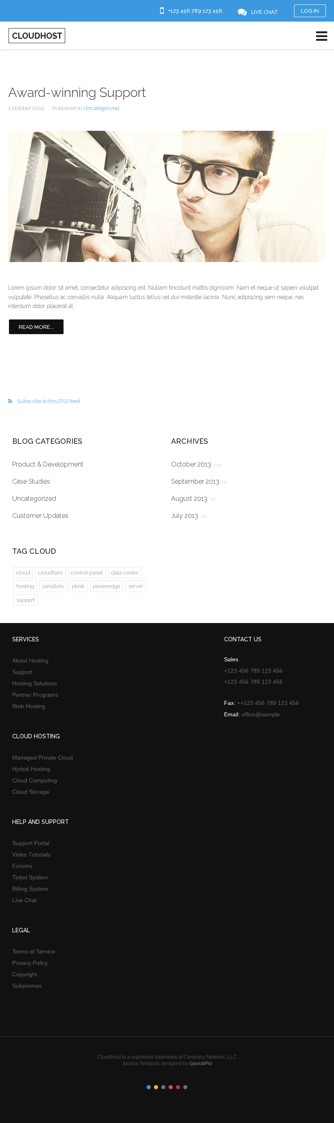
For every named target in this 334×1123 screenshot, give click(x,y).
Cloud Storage (30, 791)
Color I (149, 1087)
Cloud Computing (34, 780)
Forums (22, 866)
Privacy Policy (30, 963)
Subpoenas (27, 985)
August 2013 (193, 498)
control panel (87, 573)
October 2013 (196, 464)
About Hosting (30, 660)
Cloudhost (37, 36)
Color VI (185, 1087)
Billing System (30, 888)
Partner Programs (35, 694)
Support (22, 672)
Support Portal (30, 843)
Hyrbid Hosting (31, 769)
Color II (156, 1087)
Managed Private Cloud (42, 757)
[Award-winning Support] (167, 196)
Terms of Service (33, 951)
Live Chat (24, 900)
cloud (23, 573)
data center (124, 573)
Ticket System (30, 877)
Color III (163, 1087)
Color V (178, 1087)
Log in (310, 11)
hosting (25, 586)
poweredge (106, 586)
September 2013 (199, 481)
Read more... (36, 327)
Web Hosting (28, 706)
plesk (78, 586)
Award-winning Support (77, 92)
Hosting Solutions (34, 683)
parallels (53, 586)
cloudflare (50, 573)
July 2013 (188, 516)
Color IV (171, 1087)
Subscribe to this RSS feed (48, 401)
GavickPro (200, 1063)
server (135, 586)
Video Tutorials (31, 854)
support (25, 600)
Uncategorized (101, 108)
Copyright (24, 974)
